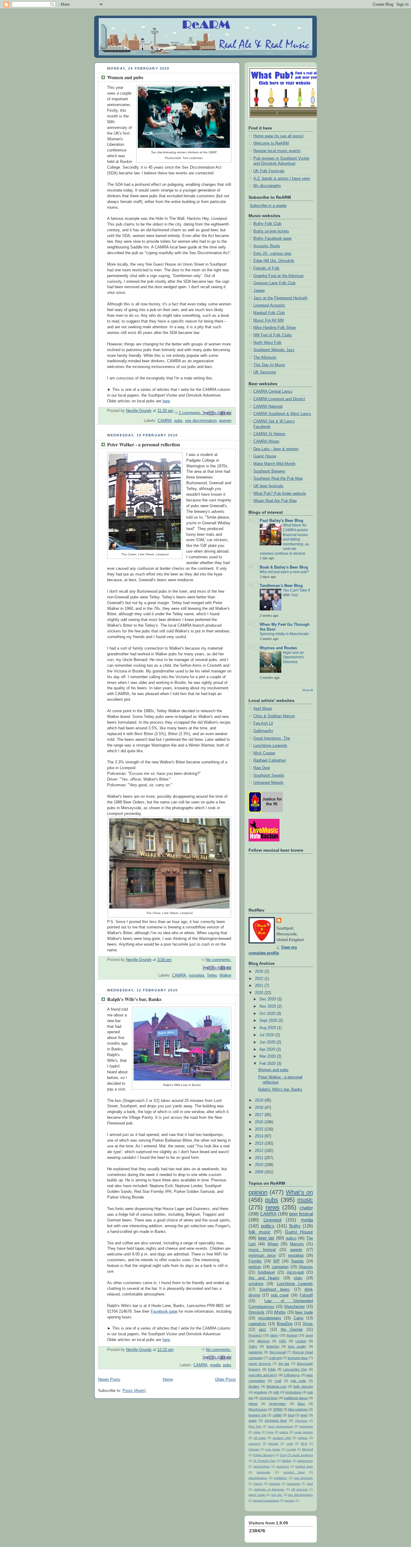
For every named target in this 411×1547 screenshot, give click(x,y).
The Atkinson (264, 357)
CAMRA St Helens (269, 434)
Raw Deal (261, 768)
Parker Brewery (263, 1455)
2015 (259, 1129)
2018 (259, 1108)
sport (309, 1335)
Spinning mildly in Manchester (284, 634)
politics (267, 1225)
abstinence (305, 1460)
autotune (283, 1466)
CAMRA (165, 421)
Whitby (280, 1312)
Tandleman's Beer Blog (281, 586)
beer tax (266, 1237)
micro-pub (295, 1272)
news (273, 1207)
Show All (307, 690)
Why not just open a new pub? (284, 572)
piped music (257, 1494)
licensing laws (298, 1358)
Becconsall (278, 1352)
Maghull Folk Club (269, 313)
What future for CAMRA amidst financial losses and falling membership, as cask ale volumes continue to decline (284, 539)
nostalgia (196, 975)
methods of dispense (269, 1489)
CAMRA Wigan (266, 441)
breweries (306, 1426)
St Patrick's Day (264, 1460)
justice (284, 1432)
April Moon (262, 708)
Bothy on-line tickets (271, 231)
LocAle (291, 1449)
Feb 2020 (268, 1064)
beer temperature (280, 1426)
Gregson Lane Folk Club (274, 283)
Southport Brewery (269, 471)
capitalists (257, 1324)
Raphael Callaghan (269, 760)
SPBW (277, 1409)
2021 (259, 986)
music (305, 1199)
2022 (259, 979)
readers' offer (282, 1437)
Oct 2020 (268, 1014)
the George (292, 1329)
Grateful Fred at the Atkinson (278, 276)
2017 (259, 1115)
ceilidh (277, 1415)
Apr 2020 (267, 1049)
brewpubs (263, 1472)
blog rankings (298, 1409)
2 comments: (191, 413)
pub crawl (280, 1295)
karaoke (274, 1483)
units (289, 1443)
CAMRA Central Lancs (272, 391)
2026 (259, 971)
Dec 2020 (268, 999)
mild (276, 1392)
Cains (299, 1318)
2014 (259, 1136)
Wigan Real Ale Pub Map (275, 501)
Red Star (255, 1426)
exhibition (280, 1478)
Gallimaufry (263, 731)
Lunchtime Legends (270, 746)
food (291, 1415)
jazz (262, 1329)
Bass (301, 1403)
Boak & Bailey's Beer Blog (284, 567)
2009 (259, 1172)
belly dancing (303, 1386)
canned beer (293, 1472)
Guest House (264, 456)
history (258, 1483)
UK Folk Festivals (269, 171)
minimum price (262, 1255)
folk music (260, 1231)
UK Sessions (264, 372)
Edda (272, 1369)
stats (298, 1278)
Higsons (306, 1267)
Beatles (254, 1386)
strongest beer (276, 1420)
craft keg (275, 1358)
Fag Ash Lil (263, 723)
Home (168, 1379)
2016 (259, 1122)
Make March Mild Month (274, 464)
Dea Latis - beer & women (275, 449)
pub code (298, 1381)
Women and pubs (125, 77)
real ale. (277, 1494)
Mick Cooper (264, 753)
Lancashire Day (295, 1369)
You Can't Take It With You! (296, 592)
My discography (267, 186)
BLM (304, 1443)
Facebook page (164, 1311)
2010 (259, 1165)
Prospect (255, 1335)
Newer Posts (109, 1379)
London (300, 1341)
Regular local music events (277, 151)
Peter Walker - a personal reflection (143, 444)
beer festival (301, 1213)
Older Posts (225, 1379)
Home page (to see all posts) (278, 136)
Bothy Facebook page (272, 238)
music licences (260, 1363)
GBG (282, 1341)
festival (292, 1335)
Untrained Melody (268, 783)
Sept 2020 (268, 1020)
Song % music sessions (296, 1455)
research (255, 1443)
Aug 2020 (268, 1028)
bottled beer (304, 1466)
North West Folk (267, 343)
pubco (291, 1238)
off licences (299, 1489)
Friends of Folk (266, 268)
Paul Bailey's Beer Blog (281, 521)
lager (304, 1415)
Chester (254, 1449)
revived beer (268, 1398)
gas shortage (303, 1478)
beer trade (304, 1312)
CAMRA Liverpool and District (279, 399)
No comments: (218, 960)
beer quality (297, 1346)
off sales (260, 1437)
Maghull (307, 1449)
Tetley (212, 975)
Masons (297, 1244)
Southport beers (274, 1289)
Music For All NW (268, 320)
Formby (255, 1261)
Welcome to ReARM (271, 143)
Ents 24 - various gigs (272, 253)
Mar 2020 (268, 1056)
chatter (306, 1207)
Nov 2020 (268, 1006)
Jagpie (259, 291)
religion (303, 1437)
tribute (253, 1403)
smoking (256, 1284)
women (225, 421)
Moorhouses (258, 1409)
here (166, 401)
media (215, 1365)
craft (278, 1381)
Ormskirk (256, 1312)
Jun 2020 (268, 1042)
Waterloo (272, 1346)
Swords (297, 1261)
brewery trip (257, 1415)
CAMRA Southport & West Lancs (282, 414)
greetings (260, 1392)
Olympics (301, 1420)
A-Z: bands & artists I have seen (281, 178)
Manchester (294, 1307)
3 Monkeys (292, 1375)
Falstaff (306, 1295)
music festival (262, 1250)
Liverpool (272, 1219)
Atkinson (263, 1341)
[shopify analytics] (257, 1532)
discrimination (258, 1478)
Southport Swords (268, 775)
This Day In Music (269, 365)
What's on (299, 1192)
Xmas (308, 1324)
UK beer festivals (268, 486)
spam (253, 1420)
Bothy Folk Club (267, 224)
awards (296, 1250)
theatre (273, 1443)
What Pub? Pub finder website (279, 493)
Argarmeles (277, 1403)
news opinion (303, 1432)
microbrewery (269, 1318)
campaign (280, 1267)
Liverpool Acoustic (269, 305)
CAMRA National (268, 406)
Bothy (295, 1225)
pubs (178, 421)
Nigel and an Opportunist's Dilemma (293, 657)
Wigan (272, 1244)
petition (255, 1267)
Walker (225, 975)
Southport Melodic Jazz (274, 350)
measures (293, 1483)
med (310, 1483)
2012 (259, 1151)
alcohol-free (262, 1466)
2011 (259, 1158)
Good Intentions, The (271, 738)
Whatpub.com (276, 1386)
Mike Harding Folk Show (274, 328)
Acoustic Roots (266, 246)
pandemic (256, 1352)
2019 (259, 1100)
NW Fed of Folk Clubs (272, 335)
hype (270, 1432)
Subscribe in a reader (268, 206)
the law (284, 1363)
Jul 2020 (267, 1035)
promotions (293, 1392)
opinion (258, 1192)
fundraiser (266, 1272)
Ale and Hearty (264, 1278)
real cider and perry (263, 1375)
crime (257, 1432)
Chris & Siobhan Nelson (274, 716)
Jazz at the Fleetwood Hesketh (280, 298)
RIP (276, 1261)
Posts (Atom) (134, 1391)
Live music (272, 1449)
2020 (259, 993)
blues (274, 1335)
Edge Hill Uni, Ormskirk (273, 261)
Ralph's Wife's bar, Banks (134, 999)
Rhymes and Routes (278, 648)
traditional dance (295, 1398)
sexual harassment (266, 1500)
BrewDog (284, 1324)
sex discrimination (201, 421)
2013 (259, 1143)
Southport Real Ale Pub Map (278, 478)
